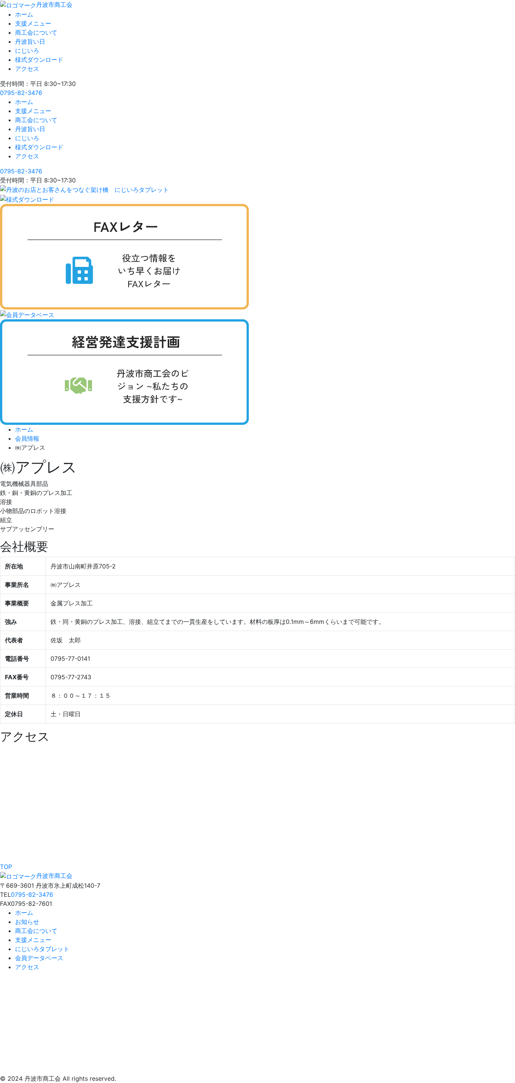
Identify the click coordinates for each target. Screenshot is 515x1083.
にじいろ (27, 50)
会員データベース (39, 958)
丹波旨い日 (30, 41)
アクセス (27, 68)
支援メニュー (33, 23)
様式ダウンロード (39, 59)
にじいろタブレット (42, 949)
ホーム (24, 14)
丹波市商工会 (54, 4)
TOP (6, 866)
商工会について (36, 32)
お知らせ (27, 921)
